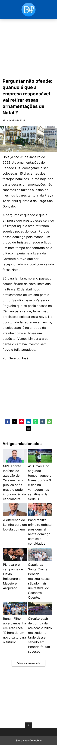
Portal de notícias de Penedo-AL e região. (28, 10)
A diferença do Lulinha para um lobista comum (15, 524)
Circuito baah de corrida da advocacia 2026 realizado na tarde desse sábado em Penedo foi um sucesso (40, 635)
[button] (7, 421)
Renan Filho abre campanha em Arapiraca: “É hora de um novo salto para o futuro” (14, 630)
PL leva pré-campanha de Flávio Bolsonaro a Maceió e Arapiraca (13, 576)
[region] (28, 389)
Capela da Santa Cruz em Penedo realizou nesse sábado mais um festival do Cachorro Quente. (39, 581)
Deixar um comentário (29, 663)
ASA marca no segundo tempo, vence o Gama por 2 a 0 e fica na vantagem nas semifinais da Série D (39, 482)
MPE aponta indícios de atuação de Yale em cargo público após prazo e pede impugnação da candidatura (14, 482)
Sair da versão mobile (28, 740)
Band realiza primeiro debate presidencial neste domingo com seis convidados (40, 531)
